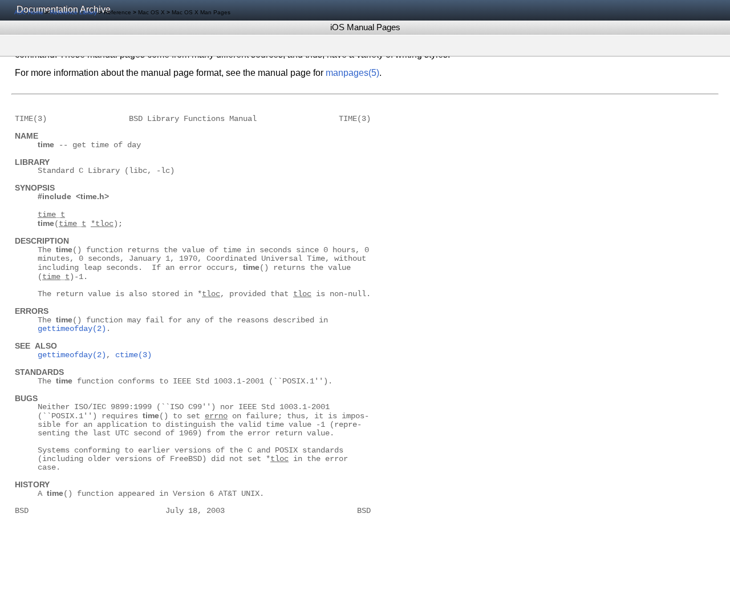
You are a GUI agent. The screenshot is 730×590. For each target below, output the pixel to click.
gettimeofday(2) (72, 329)
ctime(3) (133, 355)
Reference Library (73, 12)
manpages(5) (352, 73)
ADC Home (28, 12)
